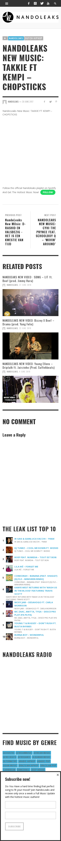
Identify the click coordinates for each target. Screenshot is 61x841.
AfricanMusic (24, 752)
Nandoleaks (16, 38)
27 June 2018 (25, 285)
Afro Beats (9, 757)
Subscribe (14, 826)
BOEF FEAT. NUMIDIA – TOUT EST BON (35, 557)
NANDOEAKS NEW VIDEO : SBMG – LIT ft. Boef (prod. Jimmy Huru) (27, 279)
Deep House (38, 769)
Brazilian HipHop (28, 765)
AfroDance (24, 757)
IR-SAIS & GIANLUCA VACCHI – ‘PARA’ (34, 538)
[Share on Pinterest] (56, 101)
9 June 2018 (24, 371)
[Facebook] (28, 3)
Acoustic (8, 752)
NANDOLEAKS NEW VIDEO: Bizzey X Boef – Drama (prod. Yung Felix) (28, 322)
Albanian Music (41, 757)
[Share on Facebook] (44, 101)
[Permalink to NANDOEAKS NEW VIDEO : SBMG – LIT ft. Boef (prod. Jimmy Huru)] (30, 302)
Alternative (10, 761)
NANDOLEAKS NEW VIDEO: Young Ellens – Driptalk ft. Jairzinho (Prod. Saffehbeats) (29, 366)
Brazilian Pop (48, 765)
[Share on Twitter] (50, 101)
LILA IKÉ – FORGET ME (26, 566)
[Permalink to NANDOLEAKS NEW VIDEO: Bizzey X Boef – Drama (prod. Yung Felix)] (30, 345)
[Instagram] (35, 3)
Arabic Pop (43, 761)
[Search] (7, 3)
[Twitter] (41, 3)
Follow (48, 192)
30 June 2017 (27, 101)
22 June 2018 (25, 328)
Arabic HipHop (27, 761)
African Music (42, 752)
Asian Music (10, 765)
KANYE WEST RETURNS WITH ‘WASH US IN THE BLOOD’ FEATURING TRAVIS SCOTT (35, 590)
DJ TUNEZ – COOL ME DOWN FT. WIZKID (36, 548)
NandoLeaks (12, 285)
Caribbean (9, 769)
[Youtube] (48, 3)
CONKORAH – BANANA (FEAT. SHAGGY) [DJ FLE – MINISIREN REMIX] (35, 577)
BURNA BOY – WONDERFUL (29, 634)
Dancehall (23, 769)
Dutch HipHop (33, 38)
